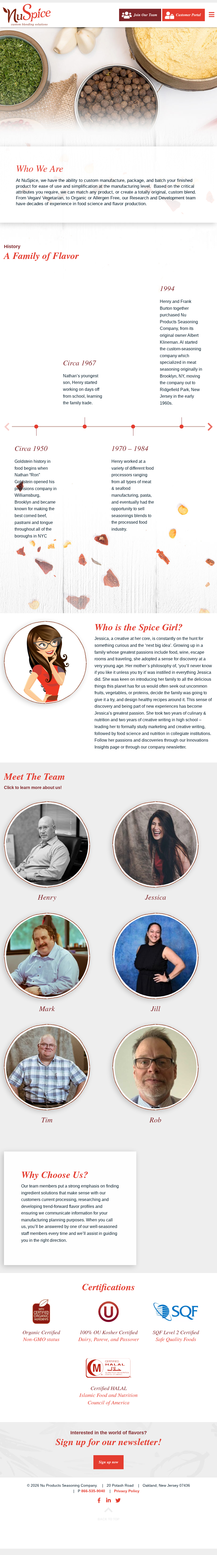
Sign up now (108, 1462)
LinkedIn (108, 1500)
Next (210, 426)
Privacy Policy (126, 1491)
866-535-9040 (93, 1491)
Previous (7, 426)
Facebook (99, 1500)
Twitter (118, 1500)
